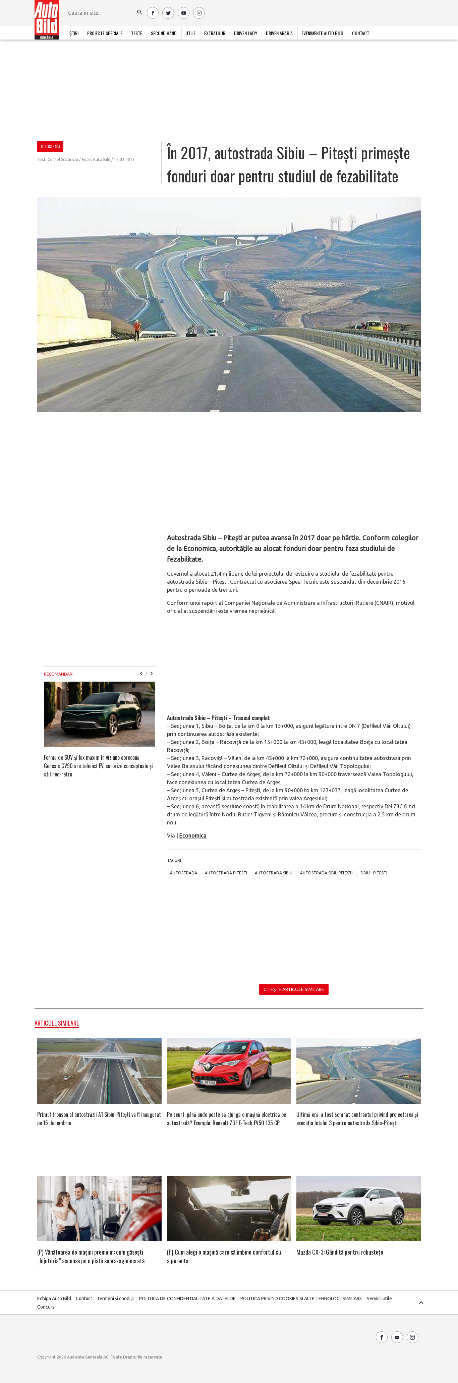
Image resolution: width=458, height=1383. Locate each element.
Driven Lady (245, 33)
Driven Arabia (279, 33)
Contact (360, 33)
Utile (190, 33)
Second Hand (164, 33)
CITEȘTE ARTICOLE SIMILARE (294, 989)
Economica (193, 835)
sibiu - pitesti (373, 873)
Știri (73, 33)
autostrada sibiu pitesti (326, 873)
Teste (136, 33)
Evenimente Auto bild (322, 33)
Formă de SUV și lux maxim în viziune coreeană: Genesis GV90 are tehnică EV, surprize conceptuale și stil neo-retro (98, 765)
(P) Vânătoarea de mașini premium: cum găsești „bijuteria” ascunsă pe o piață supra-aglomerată (91, 1256)
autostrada (183, 873)
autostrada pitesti (226, 873)
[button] (139, 12)
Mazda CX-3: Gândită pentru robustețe (339, 1252)
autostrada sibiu (273, 873)
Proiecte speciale (104, 33)
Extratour (214, 33)
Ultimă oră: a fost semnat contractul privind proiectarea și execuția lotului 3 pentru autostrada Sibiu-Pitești (357, 1118)
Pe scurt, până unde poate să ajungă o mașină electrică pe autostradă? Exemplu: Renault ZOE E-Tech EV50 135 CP (226, 1118)
